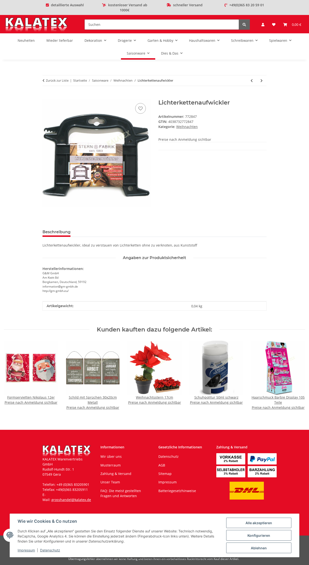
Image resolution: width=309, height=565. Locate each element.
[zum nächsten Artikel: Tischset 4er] (262, 80)
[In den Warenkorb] (46, 96)
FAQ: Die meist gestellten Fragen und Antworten (120, 493)
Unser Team (110, 482)
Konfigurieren (258, 535)
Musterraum (110, 465)
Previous (12, 375)
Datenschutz (50, 550)
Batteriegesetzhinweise (177, 490)
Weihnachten (187, 126)
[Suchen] (244, 24)
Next (297, 375)
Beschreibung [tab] (56, 232)
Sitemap (165, 473)
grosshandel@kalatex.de (71, 499)
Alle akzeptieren (259, 523)
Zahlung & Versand (115, 473)
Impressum (26, 550)
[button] (263, 24)
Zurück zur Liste (57, 80)
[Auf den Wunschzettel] (140, 108)
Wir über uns (111, 456)
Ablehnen (259, 548)
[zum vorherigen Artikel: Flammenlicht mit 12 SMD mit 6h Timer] (252, 80)
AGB (161, 465)
